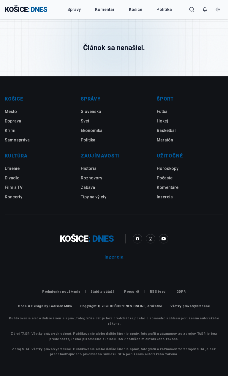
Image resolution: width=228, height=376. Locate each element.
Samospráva (17, 140)
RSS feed (158, 292)
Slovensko (91, 111)
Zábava (88, 187)
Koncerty (13, 197)
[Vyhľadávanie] (191, 9)
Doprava (13, 121)
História (88, 168)
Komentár (105, 9)
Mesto (11, 111)
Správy (74, 9)
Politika (164, 9)
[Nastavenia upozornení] (205, 9)
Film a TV (14, 187)
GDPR (181, 292)
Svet (85, 121)
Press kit (131, 292)
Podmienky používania (61, 292)
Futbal (163, 111)
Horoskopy (167, 168)
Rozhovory (91, 178)
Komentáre (167, 187)
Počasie (164, 178)
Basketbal (166, 130)
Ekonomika (91, 130)
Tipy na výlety (93, 197)
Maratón (165, 140)
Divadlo (12, 178)
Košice (135, 9)
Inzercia (165, 197)
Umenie (12, 168)
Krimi (10, 130)
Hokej (162, 121)
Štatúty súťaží (102, 292)
